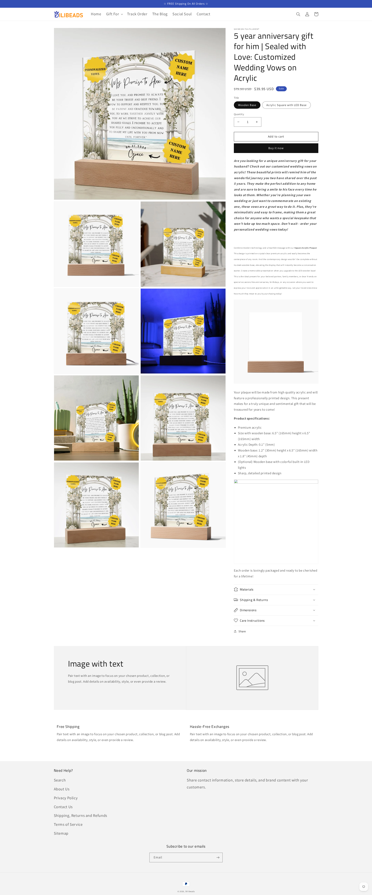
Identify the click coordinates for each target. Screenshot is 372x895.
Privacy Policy (66, 797)
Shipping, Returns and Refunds (80, 815)
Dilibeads (190, 891)
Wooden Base (247, 105)
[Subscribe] (218, 857)
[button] (114, 14)
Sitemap (61, 833)
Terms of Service (68, 824)
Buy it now (276, 148)
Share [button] (242, 631)
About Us (62, 789)
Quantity (239, 114)
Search (60, 780)
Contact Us (63, 806)
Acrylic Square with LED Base (286, 105)
